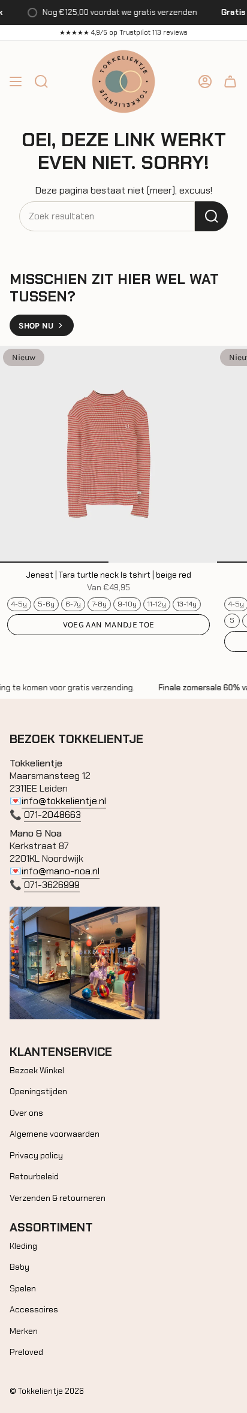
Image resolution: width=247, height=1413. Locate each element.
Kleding (23, 1245)
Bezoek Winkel (37, 1070)
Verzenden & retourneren (58, 1197)
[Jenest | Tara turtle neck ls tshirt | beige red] (108, 454)
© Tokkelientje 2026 (47, 1391)
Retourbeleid (34, 1176)
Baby (19, 1266)
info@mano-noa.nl (61, 871)
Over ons (26, 1112)
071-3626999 (52, 884)
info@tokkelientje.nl (64, 801)
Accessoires (34, 1309)
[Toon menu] (16, 81)
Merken (24, 1331)
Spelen (23, 1288)
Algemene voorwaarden (55, 1133)
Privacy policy (36, 1155)
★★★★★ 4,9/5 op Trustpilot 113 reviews (123, 32)
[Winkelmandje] (230, 81)
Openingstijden (38, 1091)
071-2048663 (52, 814)
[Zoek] (211, 216)
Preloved (26, 1351)
